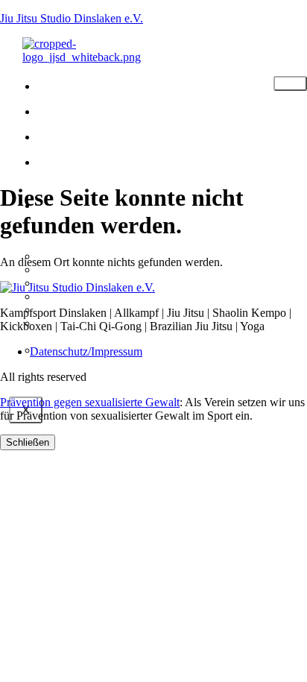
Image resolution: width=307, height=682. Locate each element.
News (71, 135)
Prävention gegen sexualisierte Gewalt (90, 402)
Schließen (27, 442)
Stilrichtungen (115, 110)
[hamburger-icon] (290, 83)
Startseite (95, 85)
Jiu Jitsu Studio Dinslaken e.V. (71, 18)
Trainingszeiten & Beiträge (119, 170)
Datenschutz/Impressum (86, 351)
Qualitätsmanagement (99, 296)
